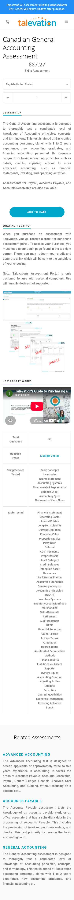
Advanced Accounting (26, 754)
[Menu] (66, 21)
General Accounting (25, 847)
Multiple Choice (49, 455)
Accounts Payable (22, 801)
